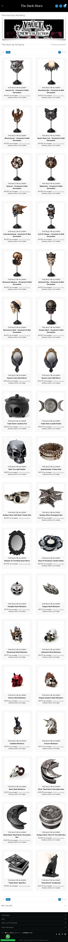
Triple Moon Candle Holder (51, 424)
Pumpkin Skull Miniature (17, 606)
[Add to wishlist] (29, 58)
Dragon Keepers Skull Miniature (51, 698)
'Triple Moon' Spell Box (17, 883)
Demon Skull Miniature (17, 698)
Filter (8, 52)
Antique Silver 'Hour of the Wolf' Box (51, 835)
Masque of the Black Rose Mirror (17, 561)
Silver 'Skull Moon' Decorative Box (51, 789)
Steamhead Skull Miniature (17, 652)
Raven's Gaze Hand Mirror (17, 378)
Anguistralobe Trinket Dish (51, 469)
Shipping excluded (24, 95)
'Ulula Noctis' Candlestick (51, 883)
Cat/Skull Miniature (17, 743)
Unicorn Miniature (51, 743)
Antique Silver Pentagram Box (51, 515)
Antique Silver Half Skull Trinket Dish (17, 515)
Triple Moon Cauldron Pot (17, 424)
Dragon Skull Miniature (51, 606)
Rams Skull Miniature (17, 789)
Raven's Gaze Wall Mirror (51, 378)
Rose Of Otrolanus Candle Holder (51, 561)
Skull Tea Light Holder (17, 469)
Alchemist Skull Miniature (51, 652)
